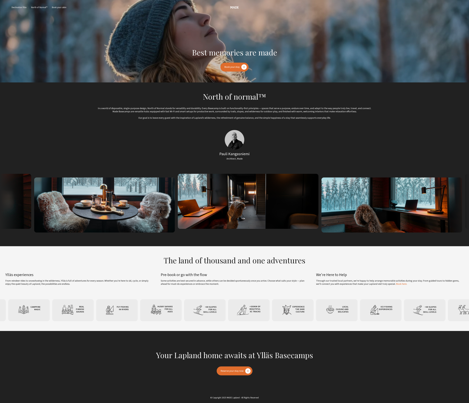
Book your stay (232, 67)
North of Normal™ (39, 7)
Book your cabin (59, 7)
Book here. (401, 284)
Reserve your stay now (232, 371)
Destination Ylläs (19, 7)
